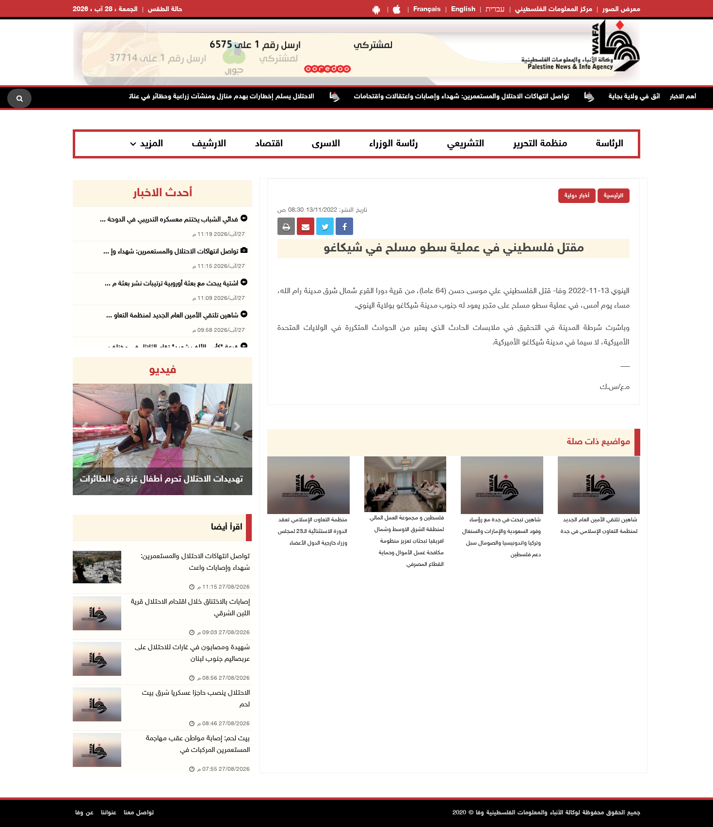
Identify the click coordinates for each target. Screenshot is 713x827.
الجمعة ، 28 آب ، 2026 (105, 9)
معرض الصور (621, 9)
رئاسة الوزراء (393, 144)
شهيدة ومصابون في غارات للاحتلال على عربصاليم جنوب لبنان (192, 653)
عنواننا (108, 813)
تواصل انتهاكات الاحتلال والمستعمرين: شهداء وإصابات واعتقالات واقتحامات (477, 97)
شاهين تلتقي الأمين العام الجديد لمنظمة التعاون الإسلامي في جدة (599, 525)
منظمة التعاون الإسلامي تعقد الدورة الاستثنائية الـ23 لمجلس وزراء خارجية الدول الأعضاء (312, 531)
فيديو (163, 370)
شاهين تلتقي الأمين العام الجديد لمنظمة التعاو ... (172, 316)
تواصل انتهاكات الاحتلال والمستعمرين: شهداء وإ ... (170, 252)
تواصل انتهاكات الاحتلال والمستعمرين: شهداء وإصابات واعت (195, 562)
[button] (86, 426)
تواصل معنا (139, 813)
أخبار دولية (577, 195)
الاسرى (326, 144)
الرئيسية (613, 195)
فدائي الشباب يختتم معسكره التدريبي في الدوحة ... (169, 220)
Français (427, 9)
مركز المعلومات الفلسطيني (553, 9)
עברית (495, 10)
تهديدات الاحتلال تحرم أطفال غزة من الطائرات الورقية (161, 491)
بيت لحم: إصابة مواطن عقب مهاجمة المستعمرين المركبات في (198, 744)
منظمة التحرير (540, 144)
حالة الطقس (165, 9)
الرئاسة (609, 144)
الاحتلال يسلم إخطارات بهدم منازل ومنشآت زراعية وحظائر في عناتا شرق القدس (218, 97)
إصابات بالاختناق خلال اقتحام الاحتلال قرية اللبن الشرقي (190, 608)
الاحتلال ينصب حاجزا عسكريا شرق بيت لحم (196, 699)
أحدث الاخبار (162, 193)
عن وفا (84, 813)
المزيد (151, 144)
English (463, 9)
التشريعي (465, 144)
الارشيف (209, 144)
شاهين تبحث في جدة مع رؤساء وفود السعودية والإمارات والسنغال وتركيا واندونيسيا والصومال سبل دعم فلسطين (501, 537)
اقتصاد (269, 144)
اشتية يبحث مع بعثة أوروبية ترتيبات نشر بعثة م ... (171, 284)
